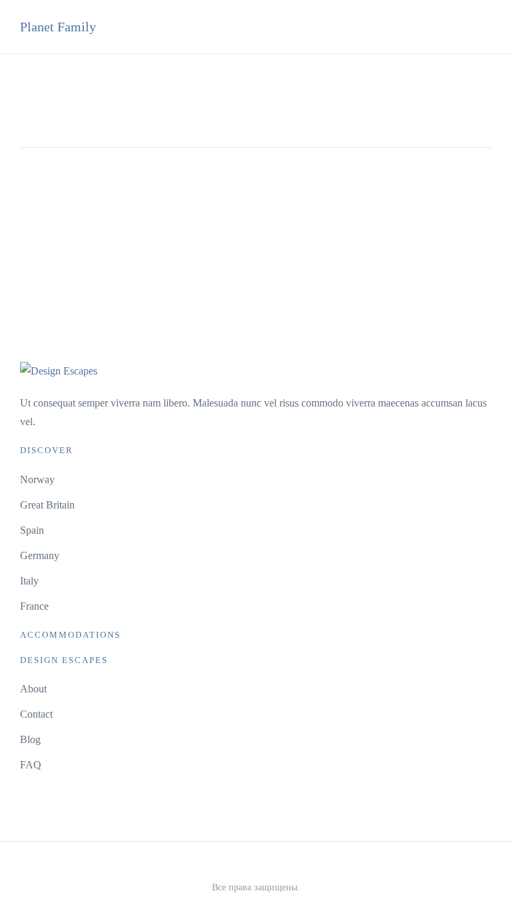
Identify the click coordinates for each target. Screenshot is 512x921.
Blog (30, 739)
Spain (32, 530)
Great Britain (47, 504)
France (34, 606)
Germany (39, 555)
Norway (37, 479)
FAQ (30, 764)
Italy (29, 580)
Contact (36, 714)
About (33, 688)
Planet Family (58, 26)
